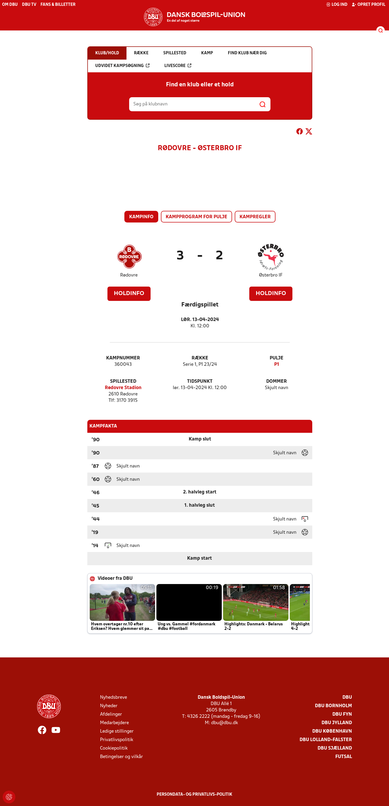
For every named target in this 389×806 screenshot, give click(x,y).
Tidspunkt (199, 381)
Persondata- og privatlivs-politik (194, 794)
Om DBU (10, 5)
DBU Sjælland (335, 748)
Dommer (276, 381)
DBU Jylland (337, 723)
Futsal (343, 757)
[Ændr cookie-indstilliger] (9, 797)
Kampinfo (141, 217)
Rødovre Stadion (123, 388)
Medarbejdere (114, 723)
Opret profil (371, 5)
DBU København (332, 731)
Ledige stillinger (117, 731)
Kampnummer (123, 358)
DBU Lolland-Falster (326, 740)
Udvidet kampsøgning (119, 66)
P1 (276, 364)
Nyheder (108, 706)
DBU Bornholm (333, 706)
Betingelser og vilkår (121, 757)
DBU (347, 697)
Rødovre (129, 275)
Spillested (123, 381)
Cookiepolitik (114, 748)
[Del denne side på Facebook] (299, 132)
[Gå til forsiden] (194, 17)
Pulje (276, 358)
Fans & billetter (57, 5)
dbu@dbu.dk (224, 723)
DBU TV (29, 5)
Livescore (175, 66)
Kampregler (255, 217)
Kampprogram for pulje (196, 217)
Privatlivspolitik (116, 740)
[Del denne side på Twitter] (308, 132)
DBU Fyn (342, 714)
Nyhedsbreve (113, 697)
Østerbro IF (271, 275)
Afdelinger (111, 714)
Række (200, 358)
